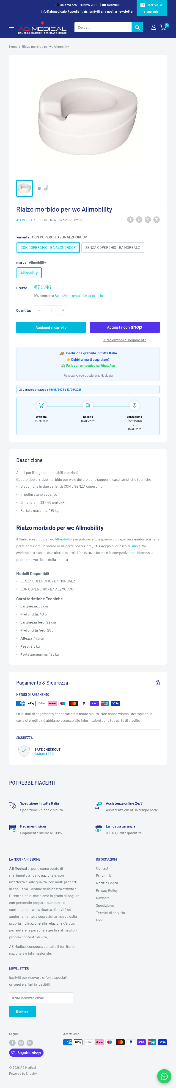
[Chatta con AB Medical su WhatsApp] (164, 1076)
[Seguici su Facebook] (12, 1042)
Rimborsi (103, 897)
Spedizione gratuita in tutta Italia (79, 296)
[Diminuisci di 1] (39, 310)
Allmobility (26, 220)
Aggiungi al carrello (51, 327)
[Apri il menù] (11, 27)
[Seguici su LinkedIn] (30, 1042)
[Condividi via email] (156, 219)
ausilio (132, 546)
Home (13, 46)
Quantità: (23, 310)
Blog (99, 920)
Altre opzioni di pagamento (124, 340)
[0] (163, 27)
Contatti (102, 868)
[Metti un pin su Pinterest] (139, 219)
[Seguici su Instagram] (21, 1042)
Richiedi (22, 1011)
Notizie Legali (107, 883)
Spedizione (105, 905)
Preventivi (104, 875)
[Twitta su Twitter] (148, 219)
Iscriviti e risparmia (153, 8)
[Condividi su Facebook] (130, 219)
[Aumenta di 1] (63, 310)
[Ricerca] (137, 27)
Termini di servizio (110, 912)
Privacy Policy (107, 890)
